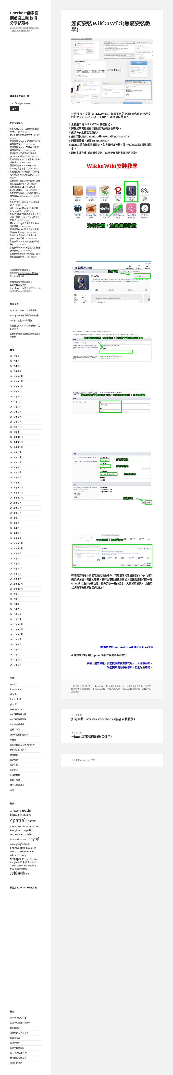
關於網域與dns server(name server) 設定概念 (23, 167)
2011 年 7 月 (16, 649)
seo (34, 847)
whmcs (14, 855)
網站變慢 (23, 869)
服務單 (21, 865)
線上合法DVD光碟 (18, 1053)
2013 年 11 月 (16, 543)
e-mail (35, 826)
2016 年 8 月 (16, 396)
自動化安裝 (15, 780)
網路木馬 (14, 770)
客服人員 (136, 647)
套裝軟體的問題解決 (19, 734)
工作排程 (14, 865)
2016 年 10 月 (16, 386)
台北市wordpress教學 (20, 1022)
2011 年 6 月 (16, 654)
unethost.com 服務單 (28, 273)
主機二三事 (15, 729)
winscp (23, 855)
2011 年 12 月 (16, 624)
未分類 (13, 739)
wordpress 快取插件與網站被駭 (24, 315)
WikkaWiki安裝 (113, 689)
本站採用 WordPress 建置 (83, 760)
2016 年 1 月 (16, 432)
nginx (12, 844)
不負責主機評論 (17, 724)
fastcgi (13, 830)
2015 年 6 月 (16, 467)
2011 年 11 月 (16, 629)
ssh (23, 851)
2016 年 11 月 (16, 381)
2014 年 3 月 (16, 528)
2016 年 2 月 (16, 427)
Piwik (29, 848)
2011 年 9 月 (16, 639)
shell (12, 852)
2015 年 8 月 (16, 457)
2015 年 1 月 (16, 482)
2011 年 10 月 (16, 634)
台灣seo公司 (15, 1027)
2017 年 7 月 (16, 356)
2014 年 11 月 (16, 492)
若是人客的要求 (17, 785)
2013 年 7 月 (16, 558)
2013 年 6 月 (16, 563)
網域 (34, 865)
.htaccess (15, 810)
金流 (12, 790)
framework (15, 689)
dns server (15, 826)
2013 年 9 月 (16, 553)
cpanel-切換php (81, 583)
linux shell (14, 839)
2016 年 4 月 (16, 416)
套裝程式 (34, 862)
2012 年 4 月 (16, 614)
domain (26, 826)
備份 (27, 862)
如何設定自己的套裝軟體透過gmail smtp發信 (23, 155)
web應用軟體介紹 (18, 714)
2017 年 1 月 (16, 371)
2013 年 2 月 (16, 573)
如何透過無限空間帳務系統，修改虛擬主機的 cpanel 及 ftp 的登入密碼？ (25, 217)
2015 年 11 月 (16, 442)
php (19, 843)
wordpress (17, 859)
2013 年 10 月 (16, 548)
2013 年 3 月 (16, 568)
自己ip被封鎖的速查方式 (21, 135)
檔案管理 (28, 865)
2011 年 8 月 (16, 644)
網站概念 (14, 760)
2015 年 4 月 (16, 472)
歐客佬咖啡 (15, 1043)
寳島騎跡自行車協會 (19, 1032)
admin (100, 686)
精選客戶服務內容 (18, 749)
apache (26, 810)
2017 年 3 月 (16, 361)
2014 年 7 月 (16, 507)
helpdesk (14, 834)
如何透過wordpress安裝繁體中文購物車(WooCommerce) (25, 194)
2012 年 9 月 (16, 594)
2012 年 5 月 (16, 609)
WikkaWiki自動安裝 (131, 689)
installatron (24, 834)
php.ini (26, 843)
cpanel (13, 684)
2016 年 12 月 (16, 376)
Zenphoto (34, 859)
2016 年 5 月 (16, 411)
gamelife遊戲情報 (18, 1017)
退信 (27, 874)
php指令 (14, 704)
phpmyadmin (18, 847)
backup (14, 814)
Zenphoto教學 (17, 862)
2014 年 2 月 (16, 533)
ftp (30, 830)
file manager (23, 830)
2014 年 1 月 (16, 538)
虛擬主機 (17, 873)
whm (32, 851)
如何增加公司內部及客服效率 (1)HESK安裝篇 (23, 237)
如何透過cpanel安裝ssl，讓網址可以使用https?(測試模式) (24, 173)
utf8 (27, 852)
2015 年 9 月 (16, 452)
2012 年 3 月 (16, 619)
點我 (142, 667)
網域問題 (14, 754)
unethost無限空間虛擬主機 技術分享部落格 (24, 17)
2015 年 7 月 (16, 462)
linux (32, 834)
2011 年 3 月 (16, 659)
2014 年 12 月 (16, 487)
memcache (24, 839)
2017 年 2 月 (16, 366)
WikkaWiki (100, 689)
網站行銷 (14, 765)
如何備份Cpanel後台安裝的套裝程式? (104, 655)
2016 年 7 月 (16, 401)
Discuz (31, 821)
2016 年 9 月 (16, 391)
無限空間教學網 (17, 1048)
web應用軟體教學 (18, 719)
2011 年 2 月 (16, 664)
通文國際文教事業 (18, 1058)
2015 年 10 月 (16, 447)
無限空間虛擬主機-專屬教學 (22, 744)
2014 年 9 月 (16, 502)
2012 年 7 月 (16, 604)
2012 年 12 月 (16, 583)
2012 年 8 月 (16, 599)
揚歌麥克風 (15, 1037)
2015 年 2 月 (16, 477)
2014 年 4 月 (16, 523)
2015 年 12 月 (16, 437)
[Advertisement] (25, 64)
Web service (16, 709)
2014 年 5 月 (16, 518)
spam (18, 851)
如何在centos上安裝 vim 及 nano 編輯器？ (22, 188)
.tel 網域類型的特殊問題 (21, 320)
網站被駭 (14, 868)
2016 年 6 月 (16, 406)
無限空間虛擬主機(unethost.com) (18, 287)
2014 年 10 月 (16, 497)
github (13, 694)
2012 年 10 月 (16, 588)
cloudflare (25, 814)
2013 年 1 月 (16, 578)
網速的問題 (15, 775)
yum (26, 859)
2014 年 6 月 (16, 512)
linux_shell (15, 699)
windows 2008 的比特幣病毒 (23, 310)
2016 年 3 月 (16, 421)
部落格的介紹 (16, 1063)
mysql (34, 838)
